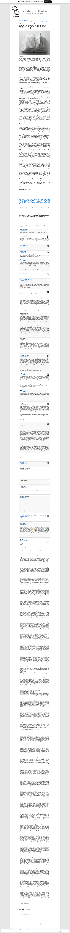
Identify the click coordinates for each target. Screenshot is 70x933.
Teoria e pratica (45, 207)
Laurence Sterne (46, 200)
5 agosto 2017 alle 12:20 (24, 252)
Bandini (21, 259)
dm (20, 291)
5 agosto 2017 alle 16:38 (24, 314)
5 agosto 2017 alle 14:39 (24, 280)
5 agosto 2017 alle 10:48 (24, 236)
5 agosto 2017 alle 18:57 (24, 374)
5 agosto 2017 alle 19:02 (24, 391)
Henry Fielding (47, 199)
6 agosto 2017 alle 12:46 (24, 481)
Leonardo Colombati (23, 201)
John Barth (40, 200)
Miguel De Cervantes (42, 201)
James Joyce (34, 200)
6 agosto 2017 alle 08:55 (24, 463)
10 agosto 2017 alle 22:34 (24, 497)
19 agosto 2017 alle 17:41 (24, 517)
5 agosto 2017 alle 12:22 (24, 260)
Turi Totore (22, 251)
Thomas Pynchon (22, 203)
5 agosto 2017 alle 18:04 (24, 356)
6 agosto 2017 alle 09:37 (24, 469)
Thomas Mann (47, 202)
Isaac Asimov (28, 200)
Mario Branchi (23, 229)
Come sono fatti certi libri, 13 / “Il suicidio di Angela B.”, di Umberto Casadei (35, 21)
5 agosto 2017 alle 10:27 (24, 230)
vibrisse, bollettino (35, 11)
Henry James (22, 200)
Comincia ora (47, 1)
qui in (35, 134)
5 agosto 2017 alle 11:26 (24, 246)
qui (48, 111)
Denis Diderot (33, 199)
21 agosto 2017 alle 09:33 (24, 524)
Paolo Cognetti (27, 202)
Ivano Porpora (23, 273)
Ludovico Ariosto (32, 201)
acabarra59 (22, 373)
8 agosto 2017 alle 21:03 (24, 487)
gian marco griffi (23, 235)
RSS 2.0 (39, 208)
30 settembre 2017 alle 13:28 (24, 540)
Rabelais (33, 202)
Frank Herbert (40, 199)
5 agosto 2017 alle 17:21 (24, 339)
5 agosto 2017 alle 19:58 (24, 404)
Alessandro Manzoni (26, 199)
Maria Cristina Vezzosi (24, 279)
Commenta (44, 923)
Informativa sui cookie (40, 931)
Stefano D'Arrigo (39, 202)
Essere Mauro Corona (24, 20)
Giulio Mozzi (22, 245)
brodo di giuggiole (22, 131)
